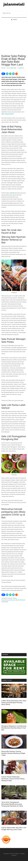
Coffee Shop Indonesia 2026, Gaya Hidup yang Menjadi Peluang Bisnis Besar (13, 702)
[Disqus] (14, 630)
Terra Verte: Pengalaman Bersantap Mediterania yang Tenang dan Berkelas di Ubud (12, 804)
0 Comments (21, 68)
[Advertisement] (14, 36)
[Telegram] (13, 73)
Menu (15, 19)
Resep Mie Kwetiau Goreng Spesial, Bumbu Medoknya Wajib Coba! (13, 753)
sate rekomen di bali (18, 600)
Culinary (15, 598)
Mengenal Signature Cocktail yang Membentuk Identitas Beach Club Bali (13, 728)
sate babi (11, 193)
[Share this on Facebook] (3, 73)
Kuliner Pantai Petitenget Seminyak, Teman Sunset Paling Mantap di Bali (12, 779)
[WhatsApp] (10, 73)
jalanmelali (14, 4)
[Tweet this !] (7, 73)
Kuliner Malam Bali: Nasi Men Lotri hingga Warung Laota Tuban (13, 828)
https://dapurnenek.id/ (7, 114)
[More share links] (16, 73)
